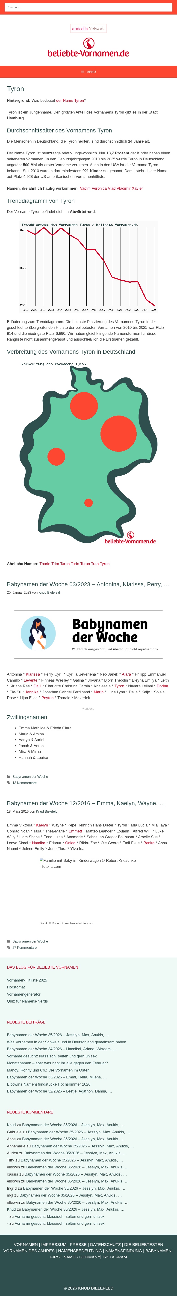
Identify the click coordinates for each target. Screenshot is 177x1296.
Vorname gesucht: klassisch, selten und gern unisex (52, 1056)
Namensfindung (123, 1250)
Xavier (137, 188)
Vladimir (124, 188)
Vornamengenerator (24, 994)
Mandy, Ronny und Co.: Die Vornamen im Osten (48, 1070)
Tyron (119, 686)
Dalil (37, 686)
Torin (75, 564)
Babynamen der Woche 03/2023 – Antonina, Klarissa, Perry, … (88, 584)
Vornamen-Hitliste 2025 (27, 980)
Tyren (104, 564)
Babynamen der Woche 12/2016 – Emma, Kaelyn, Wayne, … (86, 803)
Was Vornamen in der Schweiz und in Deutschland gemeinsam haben (66, 1042)
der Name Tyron (70, 100)
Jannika (31, 692)
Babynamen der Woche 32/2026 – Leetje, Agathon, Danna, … (59, 1091)
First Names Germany (75, 1257)
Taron (65, 564)
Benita (149, 843)
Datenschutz (105, 1244)
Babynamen (158, 1250)
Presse (78, 1244)
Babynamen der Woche (30, 776)
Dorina (162, 686)
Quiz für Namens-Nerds (27, 1001)
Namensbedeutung (80, 1250)
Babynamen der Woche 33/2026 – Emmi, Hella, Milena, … (57, 1077)
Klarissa (33, 674)
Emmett (75, 831)
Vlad (111, 188)
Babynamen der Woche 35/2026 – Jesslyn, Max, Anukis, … (58, 1035)
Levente (30, 680)
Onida (70, 843)
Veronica (99, 188)
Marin (98, 692)
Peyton (47, 698)
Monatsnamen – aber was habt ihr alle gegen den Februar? (57, 1063)
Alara (126, 674)
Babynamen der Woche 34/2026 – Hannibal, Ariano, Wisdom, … (62, 1049)
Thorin (44, 564)
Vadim (85, 188)
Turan (85, 564)
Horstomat (16, 987)
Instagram (115, 1257)
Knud (11, 1125)
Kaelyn (42, 825)
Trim (55, 564)
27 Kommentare (24, 947)
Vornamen (26, 1244)
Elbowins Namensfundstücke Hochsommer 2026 (48, 1084)
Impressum (53, 1244)
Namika (38, 843)
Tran (95, 564)
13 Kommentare (24, 783)
